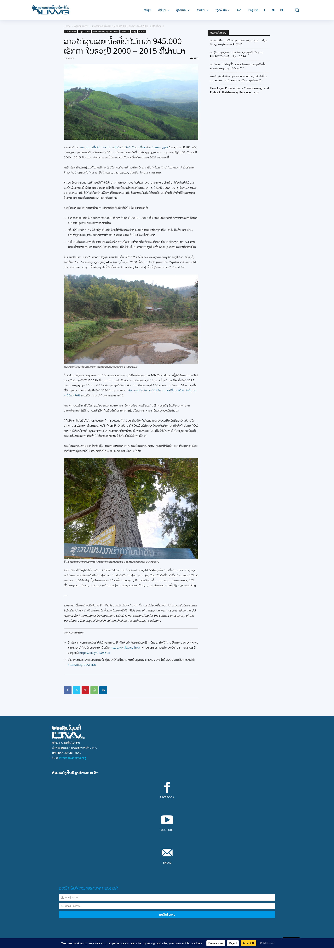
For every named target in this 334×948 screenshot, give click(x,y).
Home (67, 26)
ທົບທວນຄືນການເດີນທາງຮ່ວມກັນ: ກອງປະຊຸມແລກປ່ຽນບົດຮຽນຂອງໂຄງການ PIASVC (238, 42)
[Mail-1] (273, 10)
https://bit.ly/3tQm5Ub (94, 653)
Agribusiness (81, 26)
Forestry (125, 31)
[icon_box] (167, 792)
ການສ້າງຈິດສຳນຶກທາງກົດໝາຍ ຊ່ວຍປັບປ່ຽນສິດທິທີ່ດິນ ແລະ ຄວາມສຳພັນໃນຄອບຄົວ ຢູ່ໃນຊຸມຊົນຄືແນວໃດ (238, 78)
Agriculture (84, 31)
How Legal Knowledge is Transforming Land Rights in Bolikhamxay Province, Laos (239, 90)
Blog (133, 31)
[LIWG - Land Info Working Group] (50, 10)
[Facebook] (264, 10)
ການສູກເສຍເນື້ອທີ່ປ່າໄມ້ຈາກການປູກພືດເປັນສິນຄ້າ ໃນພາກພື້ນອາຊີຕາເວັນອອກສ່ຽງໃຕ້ (124, 147)
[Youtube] (282, 10)
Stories (142, 31)
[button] (294, 10)
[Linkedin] (103, 690)
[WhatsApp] (94, 690)
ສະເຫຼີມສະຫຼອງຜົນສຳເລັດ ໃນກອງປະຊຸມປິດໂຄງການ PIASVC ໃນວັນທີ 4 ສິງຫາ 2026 (236, 54)
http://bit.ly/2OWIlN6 (82, 665)
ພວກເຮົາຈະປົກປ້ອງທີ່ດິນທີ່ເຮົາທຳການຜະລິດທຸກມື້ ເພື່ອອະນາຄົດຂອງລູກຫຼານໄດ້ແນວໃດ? (238, 66)
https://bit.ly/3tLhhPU (125, 647)
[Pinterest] (85, 690)
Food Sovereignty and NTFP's (105, 31)
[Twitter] (76, 690)
